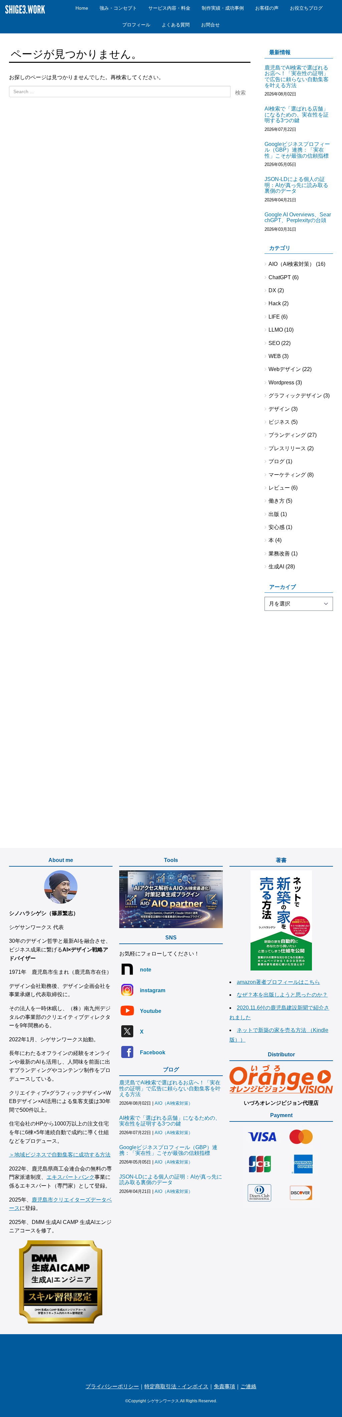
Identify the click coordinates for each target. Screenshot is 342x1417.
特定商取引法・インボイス (176, 1386)
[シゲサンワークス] (171, 1358)
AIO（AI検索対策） (292, 264)
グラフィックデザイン (295, 395)
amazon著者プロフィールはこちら (278, 982)
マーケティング (287, 475)
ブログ (277, 461)
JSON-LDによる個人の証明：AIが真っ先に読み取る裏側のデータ (296, 185)
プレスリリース (287, 448)
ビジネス (279, 422)
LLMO (276, 330)
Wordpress (281, 382)
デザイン (279, 409)
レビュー (279, 488)
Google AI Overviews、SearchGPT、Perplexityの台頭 (298, 217)
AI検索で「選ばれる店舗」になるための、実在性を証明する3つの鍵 (297, 114)
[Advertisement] (299, 723)
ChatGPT (280, 277)
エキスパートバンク (70, 1177)
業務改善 (279, 553)
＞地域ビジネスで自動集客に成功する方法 (60, 1155)
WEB (275, 356)
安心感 (277, 527)
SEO (274, 343)
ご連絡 (248, 1386)
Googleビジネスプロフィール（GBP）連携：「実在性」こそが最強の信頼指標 (297, 150)
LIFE (274, 317)
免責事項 (224, 1386)
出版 (274, 514)
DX (272, 290)
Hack (275, 303)
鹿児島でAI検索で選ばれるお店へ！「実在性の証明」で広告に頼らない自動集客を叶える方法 (297, 76)
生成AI (276, 566)
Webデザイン (285, 369)
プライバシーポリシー (112, 1386)
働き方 (277, 501)
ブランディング (287, 435)
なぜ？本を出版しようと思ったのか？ (282, 995)
